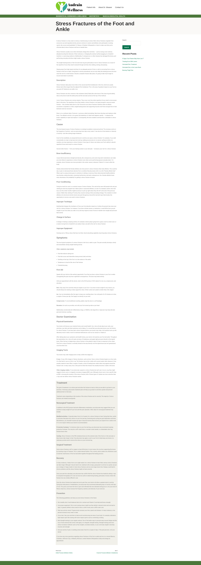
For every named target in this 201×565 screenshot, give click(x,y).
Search (124, 40)
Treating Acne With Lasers (129, 61)
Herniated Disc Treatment (129, 64)
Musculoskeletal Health (114, 16)
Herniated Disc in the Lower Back (131, 67)
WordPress (70, 563)
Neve (57, 563)
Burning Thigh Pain (127, 70)
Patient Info (91, 7)
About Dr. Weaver (105, 7)
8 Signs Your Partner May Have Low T (133, 58)
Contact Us (119, 7)
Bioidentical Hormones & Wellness (71, 16)
